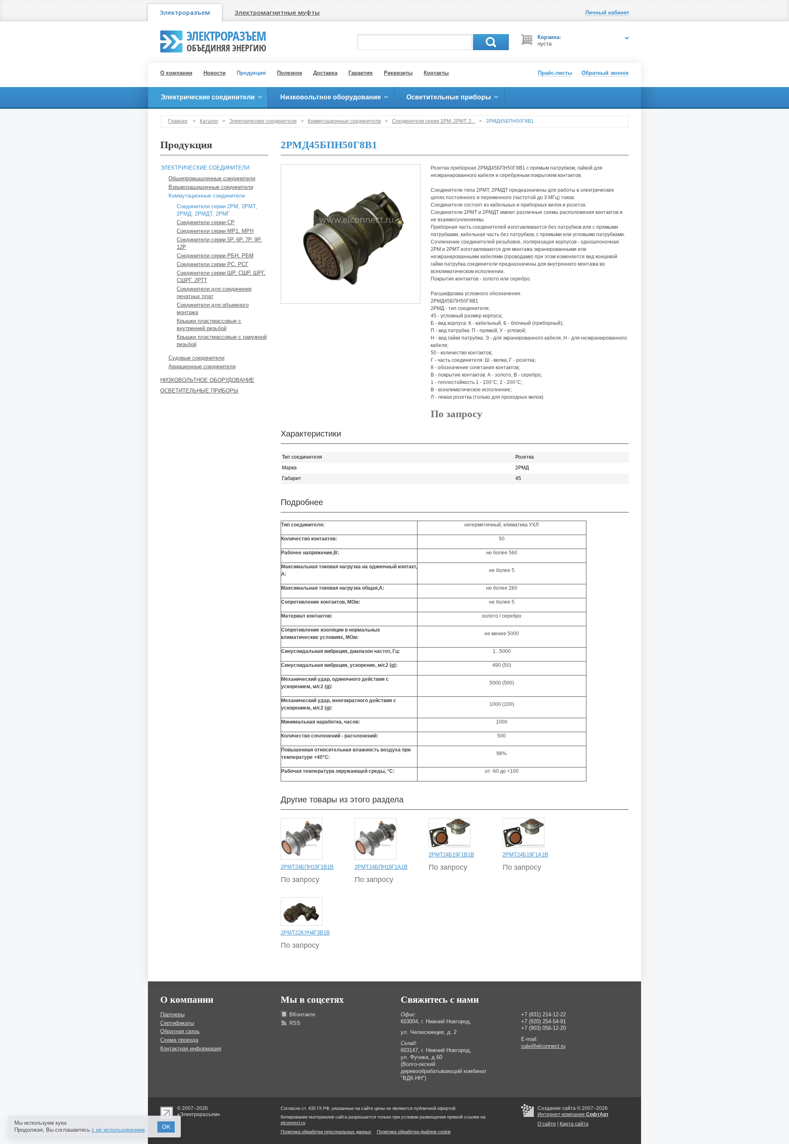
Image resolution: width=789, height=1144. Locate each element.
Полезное (289, 73)
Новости (214, 73)
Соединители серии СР (206, 222)
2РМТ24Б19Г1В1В (451, 855)
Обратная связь (180, 1031)
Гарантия (360, 73)
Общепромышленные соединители (211, 178)
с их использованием (118, 1130)
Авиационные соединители (201, 366)
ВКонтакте (302, 1014)
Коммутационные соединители (344, 121)
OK (166, 1126)
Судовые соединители (196, 358)
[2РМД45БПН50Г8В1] (350, 234)
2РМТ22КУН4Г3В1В (305, 933)
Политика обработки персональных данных (326, 1131)
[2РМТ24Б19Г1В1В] (450, 833)
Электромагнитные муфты (277, 12)
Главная (177, 121)
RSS (294, 1023)
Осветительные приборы (199, 391)
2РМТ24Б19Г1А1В (525, 855)
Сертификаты (177, 1023)
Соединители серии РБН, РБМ (215, 256)
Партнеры (172, 1014)
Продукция (251, 73)
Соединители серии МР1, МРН (215, 231)
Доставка (325, 73)
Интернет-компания (573, 1114)
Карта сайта (574, 1124)
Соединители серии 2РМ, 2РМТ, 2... (433, 121)
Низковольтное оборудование (207, 380)
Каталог (209, 121)
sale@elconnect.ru (543, 1046)
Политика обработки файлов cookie (414, 1131)
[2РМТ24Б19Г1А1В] (523, 833)
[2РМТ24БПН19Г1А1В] (376, 839)
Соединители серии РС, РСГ (212, 264)
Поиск (491, 42)
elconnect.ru (293, 1122)
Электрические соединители (263, 121)
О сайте (547, 1124)
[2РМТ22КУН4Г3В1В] (302, 911)
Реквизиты (398, 73)
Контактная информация (190, 1048)
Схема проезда (179, 1040)
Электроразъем (185, 12)
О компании (176, 73)
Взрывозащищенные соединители (210, 187)
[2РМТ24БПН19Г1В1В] (302, 839)
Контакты (436, 73)
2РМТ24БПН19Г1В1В (307, 867)
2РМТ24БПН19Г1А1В (381, 867)
